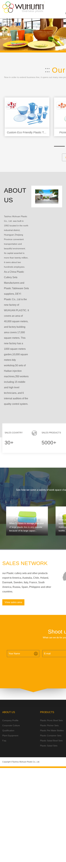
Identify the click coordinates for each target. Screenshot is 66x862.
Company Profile (10, 720)
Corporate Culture (11, 725)
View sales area (13, 602)
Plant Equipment (10, 735)
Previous (4, 33)
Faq (4, 740)
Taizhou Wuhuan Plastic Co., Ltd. (26, 762)
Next (62, 33)
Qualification (8, 730)
